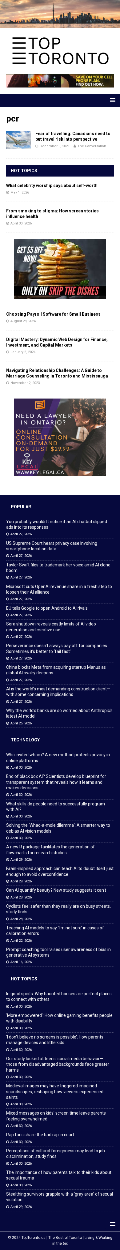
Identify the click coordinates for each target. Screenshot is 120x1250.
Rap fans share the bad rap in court (40, 1134)
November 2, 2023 (25, 383)
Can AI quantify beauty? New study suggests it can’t (56, 890)
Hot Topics (24, 170)
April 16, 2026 (21, 962)
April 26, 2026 (21, 723)
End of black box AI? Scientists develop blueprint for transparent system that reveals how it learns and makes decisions (56, 782)
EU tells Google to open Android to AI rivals (47, 608)
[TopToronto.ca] (60, 24)
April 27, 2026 (21, 534)
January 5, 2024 (22, 352)
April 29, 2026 (21, 860)
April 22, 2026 (21, 941)
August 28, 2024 (23, 321)
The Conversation (92, 146)
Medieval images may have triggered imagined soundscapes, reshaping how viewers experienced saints (54, 1091)
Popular (21, 506)
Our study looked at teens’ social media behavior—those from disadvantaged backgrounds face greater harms (57, 1064)
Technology (25, 739)
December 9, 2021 (55, 146)
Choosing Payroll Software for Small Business (53, 314)
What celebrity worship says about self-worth (52, 185)
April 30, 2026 (21, 223)
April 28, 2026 (21, 897)
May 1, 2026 (19, 192)
